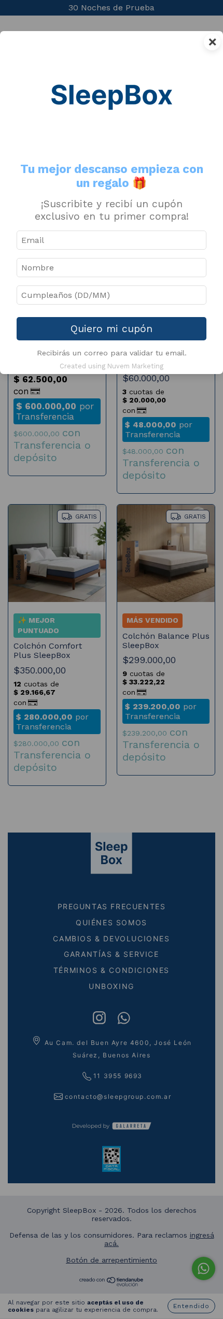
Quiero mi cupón (111, 329)
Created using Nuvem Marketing (111, 366)
